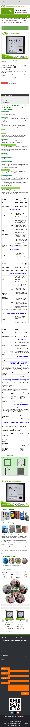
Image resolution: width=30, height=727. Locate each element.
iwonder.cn (14, 725)
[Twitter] (15, 712)
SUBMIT (25, 693)
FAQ (20, 1)
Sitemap (26, 723)
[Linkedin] (12, 712)
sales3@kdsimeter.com (22, 12)
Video (3, 1)
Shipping (5, 100)
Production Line (6, 102)
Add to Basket (13, 83)
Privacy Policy (21, 725)
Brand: (4, 90)
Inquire (4, 83)
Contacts (15, 1)
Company (9, 1)
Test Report (5, 97)
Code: (4, 92)
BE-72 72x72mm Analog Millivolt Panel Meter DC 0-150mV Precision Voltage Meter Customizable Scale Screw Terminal (9, 626)
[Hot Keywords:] (27, 16)
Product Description (7, 95)
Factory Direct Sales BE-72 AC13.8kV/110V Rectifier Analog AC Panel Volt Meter (20, 624)
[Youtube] (18, 712)
